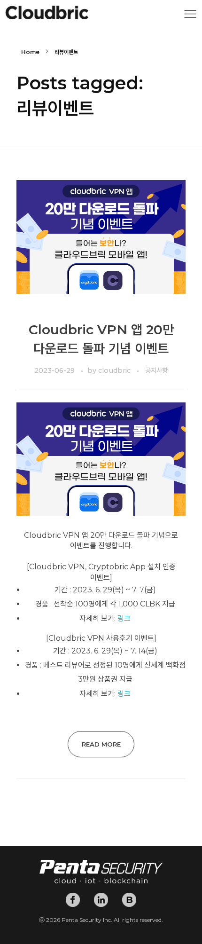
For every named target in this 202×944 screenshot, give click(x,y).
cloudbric (115, 370)
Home (30, 51)
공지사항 (156, 370)
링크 (124, 618)
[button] (190, 16)
